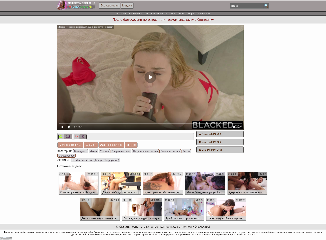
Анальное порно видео (129, 13)
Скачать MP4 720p (211, 134)
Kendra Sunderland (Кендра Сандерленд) (95, 160)
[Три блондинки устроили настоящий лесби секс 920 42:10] (184, 221)
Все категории (110, 5)
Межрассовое (66, 155)
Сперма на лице (121, 151)
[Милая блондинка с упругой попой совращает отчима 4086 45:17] (205, 195)
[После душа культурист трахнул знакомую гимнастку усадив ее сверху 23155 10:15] (142, 221)
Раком (186, 151)
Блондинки (80, 151)
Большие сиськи (170, 151)
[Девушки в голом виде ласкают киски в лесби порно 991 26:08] (247, 195)
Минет (93, 151)
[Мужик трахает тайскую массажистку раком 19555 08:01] (163, 195)
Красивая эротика (175, 13)
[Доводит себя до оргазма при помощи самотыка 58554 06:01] (121, 195)
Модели (127, 5)
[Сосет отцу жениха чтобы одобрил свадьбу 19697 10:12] (78, 195)
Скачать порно (128, 226)
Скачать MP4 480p (211, 142)
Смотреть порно (154, 13)
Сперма (104, 151)
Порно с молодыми (199, 13)
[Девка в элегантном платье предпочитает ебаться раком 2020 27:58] (100, 221)
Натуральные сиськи (145, 151)
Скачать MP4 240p (211, 149)
